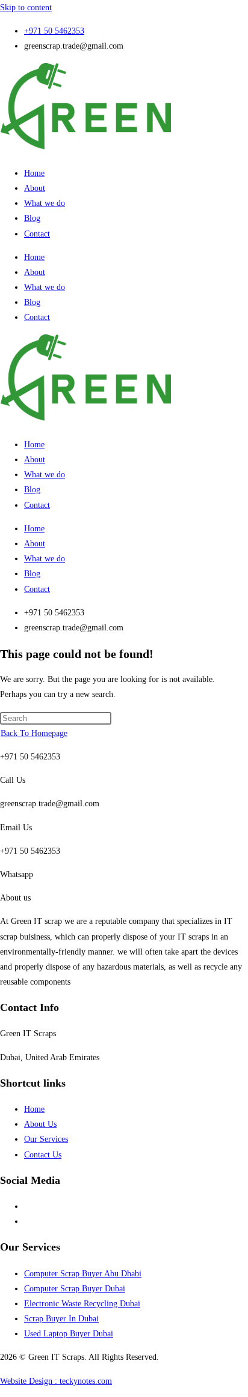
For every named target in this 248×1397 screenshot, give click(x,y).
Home (34, 173)
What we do (44, 203)
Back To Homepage (34, 733)
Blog (32, 218)
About (34, 188)
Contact (37, 233)
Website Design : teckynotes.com (56, 1381)
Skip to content (26, 7)
